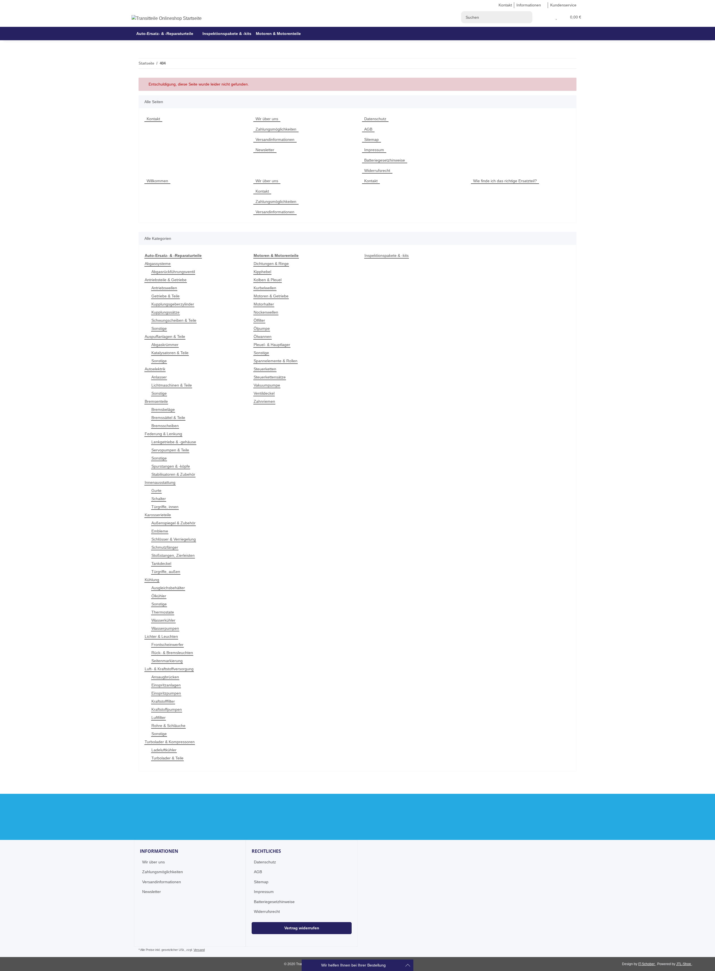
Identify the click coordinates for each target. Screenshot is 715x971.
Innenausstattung (160, 482)
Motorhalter (264, 304)
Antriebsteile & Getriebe (166, 280)
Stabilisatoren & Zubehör (173, 474)
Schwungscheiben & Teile (173, 320)
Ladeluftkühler (164, 750)
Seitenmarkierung (167, 661)
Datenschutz (375, 119)
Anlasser (159, 377)
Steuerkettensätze (270, 377)
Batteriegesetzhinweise (384, 160)
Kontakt (505, 5)
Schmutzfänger (164, 547)
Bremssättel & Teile (168, 417)
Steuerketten (265, 369)
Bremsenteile (156, 401)
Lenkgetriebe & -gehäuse (173, 442)
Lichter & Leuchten (161, 636)
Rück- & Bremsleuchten (172, 652)
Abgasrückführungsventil (173, 271)
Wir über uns (267, 119)
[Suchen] (526, 17)
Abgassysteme (158, 263)
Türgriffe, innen (164, 507)
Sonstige (159, 328)
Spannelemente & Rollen (275, 361)
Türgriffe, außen (165, 571)
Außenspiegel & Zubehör (173, 523)
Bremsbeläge (163, 409)
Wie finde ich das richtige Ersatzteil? (505, 181)
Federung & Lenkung (163, 434)
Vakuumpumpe (267, 385)
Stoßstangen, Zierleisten (173, 555)
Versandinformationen (275, 139)
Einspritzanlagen (166, 685)
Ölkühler (158, 596)
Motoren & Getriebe (271, 296)
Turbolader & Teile (167, 758)
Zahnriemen (264, 401)
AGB (368, 129)
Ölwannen (262, 336)
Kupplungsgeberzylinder (172, 304)
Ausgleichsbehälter (168, 588)
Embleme (159, 531)
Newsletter (265, 150)
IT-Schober (647, 964)
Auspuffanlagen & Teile (165, 336)
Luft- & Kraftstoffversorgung (169, 669)
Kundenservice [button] (563, 5)
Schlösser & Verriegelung (173, 539)
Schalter (158, 498)
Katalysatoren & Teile (170, 352)
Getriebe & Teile (165, 296)
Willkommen (157, 181)
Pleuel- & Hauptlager (272, 344)
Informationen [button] (528, 5)
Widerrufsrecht (377, 170)
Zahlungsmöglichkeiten (276, 129)
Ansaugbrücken (165, 677)
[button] (549, 17)
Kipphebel (262, 271)
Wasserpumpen (165, 628)
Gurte (156, 490)
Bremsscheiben (165, 425)
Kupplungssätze (165, 312)
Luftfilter (158, 717)
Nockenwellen (266, 312)
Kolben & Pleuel (268, 280)
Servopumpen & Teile (170, 450)
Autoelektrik (155, 369)
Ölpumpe (262, 328)
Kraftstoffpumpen (166, 709)
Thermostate (162, 612)
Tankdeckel (161, 563)
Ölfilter (259, 320)
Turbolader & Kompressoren (170, 742)
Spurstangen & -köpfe (170, 466)
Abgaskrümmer (164, 344)
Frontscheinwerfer (167, 644)
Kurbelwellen (265, 288)
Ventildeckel (264, 393)
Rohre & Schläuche (168, 725)
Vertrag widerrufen (301, 928)
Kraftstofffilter (163, 701)
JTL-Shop (684, 964)
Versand (199, 949)
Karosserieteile (158, 515)
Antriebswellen (164, 288)
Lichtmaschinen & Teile (171, 385)
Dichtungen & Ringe (271, 263)
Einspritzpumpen (166, 693)
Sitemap (371, 139)
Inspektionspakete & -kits (386, 255)
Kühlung (152, 579)
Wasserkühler (163, 620)
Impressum (374, 150)
